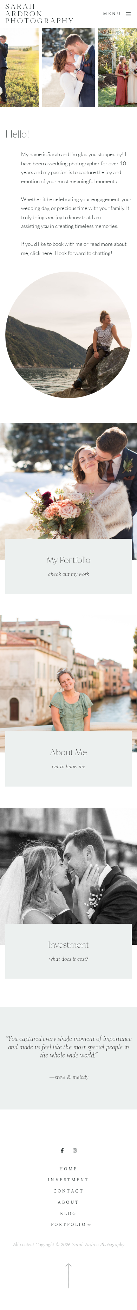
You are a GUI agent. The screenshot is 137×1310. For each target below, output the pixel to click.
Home (68, 1169)
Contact (68, 1191)
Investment (68, 1180)
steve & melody (68, 1077)
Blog (68, 1214)
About (68, 1203)
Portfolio (68, 1225)
